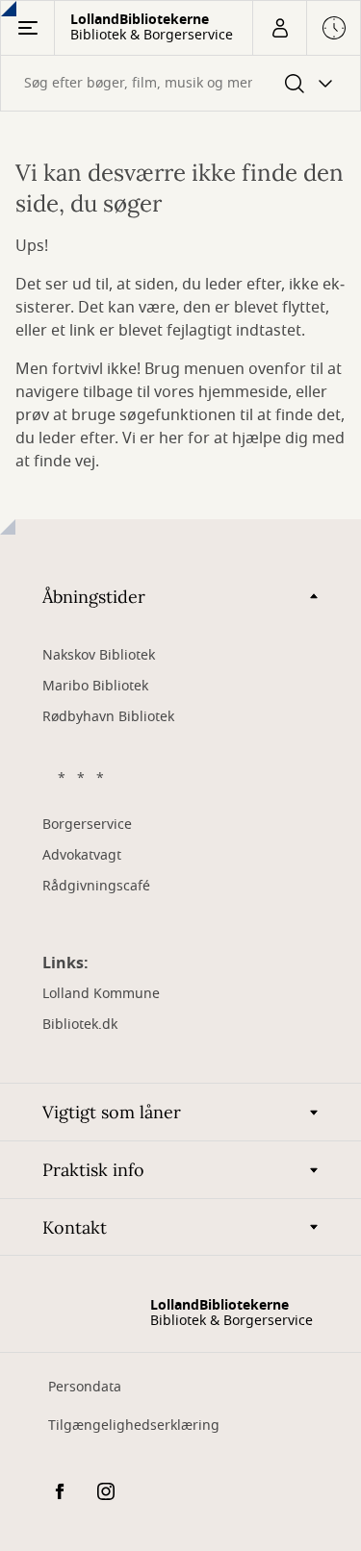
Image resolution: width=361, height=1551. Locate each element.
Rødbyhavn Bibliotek (108, 717)
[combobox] (180, 83)
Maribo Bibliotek (95, 686)
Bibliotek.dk (79, 1024)
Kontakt (74, 1227)
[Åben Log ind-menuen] (279, 28)
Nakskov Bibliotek (98, 655)
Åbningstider (93, 597)
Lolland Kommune (101, 994)
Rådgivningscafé (96, 886)
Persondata (84, 1387)
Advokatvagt (81, 855)
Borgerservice (87, 824)
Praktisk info (93, 1170)
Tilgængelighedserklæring (133, 1425)
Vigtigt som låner (111, 1112)
